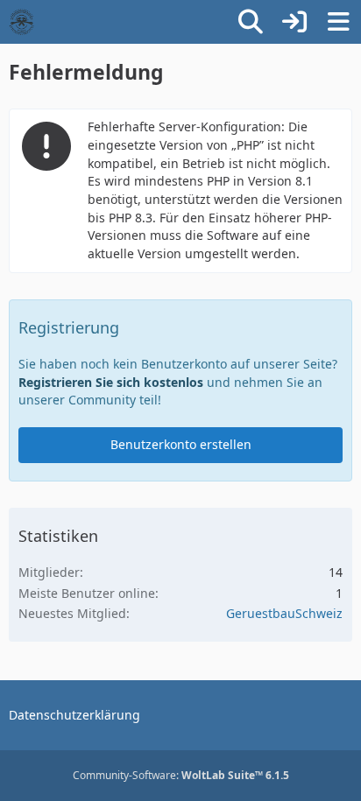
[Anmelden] (294, 22)
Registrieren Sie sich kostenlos (110, 382)
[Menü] (338, 21)
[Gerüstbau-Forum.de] (22, 21)
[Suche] (250, 21)
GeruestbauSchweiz (284, 613)
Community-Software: (181, 775)
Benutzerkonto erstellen (180, 444)
